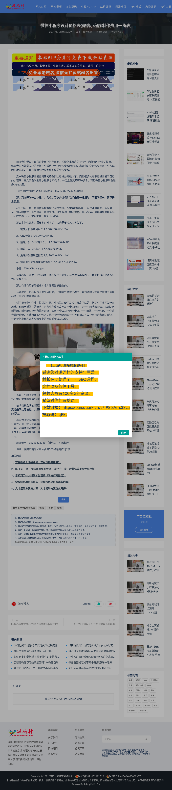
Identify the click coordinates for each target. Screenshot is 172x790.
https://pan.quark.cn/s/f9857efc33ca (96, 408)
